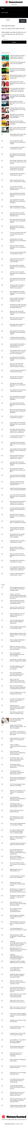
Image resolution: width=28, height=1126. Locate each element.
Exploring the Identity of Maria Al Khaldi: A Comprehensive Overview (17, 897)
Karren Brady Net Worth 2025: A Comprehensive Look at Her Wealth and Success (18, 345)
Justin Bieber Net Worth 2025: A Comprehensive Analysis (17, 561)
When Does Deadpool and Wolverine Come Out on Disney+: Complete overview (18, 982)
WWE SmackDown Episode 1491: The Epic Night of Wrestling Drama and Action (18, 1100)
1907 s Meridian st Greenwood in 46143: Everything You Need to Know (18, 923)
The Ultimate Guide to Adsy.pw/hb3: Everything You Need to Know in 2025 (17, 772)
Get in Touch (4, 12)
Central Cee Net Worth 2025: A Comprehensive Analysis (17, 574)
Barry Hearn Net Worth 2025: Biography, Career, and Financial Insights (17, 267)
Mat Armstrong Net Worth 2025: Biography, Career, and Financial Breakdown (18, 411)
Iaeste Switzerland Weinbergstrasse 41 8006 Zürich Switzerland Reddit (17, 753)
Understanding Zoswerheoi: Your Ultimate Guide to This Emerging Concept (18, 635)
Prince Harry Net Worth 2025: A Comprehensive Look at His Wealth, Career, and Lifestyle (17, 90)
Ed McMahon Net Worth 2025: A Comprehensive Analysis (18, 541)
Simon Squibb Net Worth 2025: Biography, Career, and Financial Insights (17, 293)
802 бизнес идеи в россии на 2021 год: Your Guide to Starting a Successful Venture (18, 648)
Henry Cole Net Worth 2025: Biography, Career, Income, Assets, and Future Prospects (17, 365)
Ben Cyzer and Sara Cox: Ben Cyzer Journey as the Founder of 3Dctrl (18, 864)
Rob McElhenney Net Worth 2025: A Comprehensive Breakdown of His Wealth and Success (18, 306)
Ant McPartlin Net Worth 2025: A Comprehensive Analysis (18, 371)
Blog (2, 8)
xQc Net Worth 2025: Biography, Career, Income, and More (17, 62)
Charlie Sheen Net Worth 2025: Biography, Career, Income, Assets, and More (17, 260)
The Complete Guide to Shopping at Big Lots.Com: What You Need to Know (18, 1015)
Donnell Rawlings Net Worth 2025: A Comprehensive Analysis (18, 521)
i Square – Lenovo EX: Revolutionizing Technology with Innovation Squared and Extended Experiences (18, 596)
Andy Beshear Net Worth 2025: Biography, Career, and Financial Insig (17, 444)
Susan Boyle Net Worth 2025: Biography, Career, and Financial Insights (17, 516)
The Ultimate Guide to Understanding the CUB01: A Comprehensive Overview (17, 805)
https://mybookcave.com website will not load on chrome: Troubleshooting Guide (18, 995)
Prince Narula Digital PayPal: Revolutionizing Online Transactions (17, 720)
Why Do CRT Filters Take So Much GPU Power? (17, 811)
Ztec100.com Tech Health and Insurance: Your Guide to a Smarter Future (17, 700)
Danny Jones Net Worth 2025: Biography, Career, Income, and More (17, 555)
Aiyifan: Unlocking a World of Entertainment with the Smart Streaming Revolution (17, 602)
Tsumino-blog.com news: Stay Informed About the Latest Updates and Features (17, 1094)
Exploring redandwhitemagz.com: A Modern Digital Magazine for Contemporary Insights (17, 957)
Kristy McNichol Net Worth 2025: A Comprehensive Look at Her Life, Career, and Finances (18, 352)
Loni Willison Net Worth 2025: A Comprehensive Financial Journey (18, 338)
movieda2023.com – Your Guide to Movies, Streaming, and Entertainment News (18, 1041)
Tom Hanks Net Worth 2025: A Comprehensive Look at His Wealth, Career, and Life (17, 286)
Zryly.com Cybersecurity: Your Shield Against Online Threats (17, 607)
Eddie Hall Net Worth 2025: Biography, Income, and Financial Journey (18, 240)
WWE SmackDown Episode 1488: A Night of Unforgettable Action (18, 1106)
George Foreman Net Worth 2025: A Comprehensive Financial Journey (18, 234)
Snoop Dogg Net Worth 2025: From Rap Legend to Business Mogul (17, 529)
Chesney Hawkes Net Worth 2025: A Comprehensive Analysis (18, 253)
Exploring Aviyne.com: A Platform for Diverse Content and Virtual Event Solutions (18, 949)
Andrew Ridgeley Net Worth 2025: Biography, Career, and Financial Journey (18, 450)
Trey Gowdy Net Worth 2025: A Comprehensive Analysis (17, 436)
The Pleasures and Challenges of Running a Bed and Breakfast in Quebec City (18, 779)
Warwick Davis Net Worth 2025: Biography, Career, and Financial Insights (17, 70)
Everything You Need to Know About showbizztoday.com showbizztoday (17, 1080)
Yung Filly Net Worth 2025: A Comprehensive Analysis (17, 377)
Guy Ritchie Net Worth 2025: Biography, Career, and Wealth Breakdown (17, 227)
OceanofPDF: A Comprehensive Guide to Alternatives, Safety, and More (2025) (18, 733)
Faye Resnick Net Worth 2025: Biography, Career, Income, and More (17, 404)
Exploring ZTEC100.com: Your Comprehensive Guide (17, 1027)
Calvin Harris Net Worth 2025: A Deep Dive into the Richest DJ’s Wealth (18, 509)
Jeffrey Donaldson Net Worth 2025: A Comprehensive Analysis (18, 180)
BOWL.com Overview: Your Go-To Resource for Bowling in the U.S (18, 1007)
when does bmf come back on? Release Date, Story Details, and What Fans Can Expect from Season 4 (18, 989)
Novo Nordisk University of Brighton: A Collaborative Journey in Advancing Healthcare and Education (18, 852)
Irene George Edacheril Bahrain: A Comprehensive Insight (18, 824)
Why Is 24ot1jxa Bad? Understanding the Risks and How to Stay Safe (17, 654)
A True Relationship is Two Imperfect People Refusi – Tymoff (18, 929)
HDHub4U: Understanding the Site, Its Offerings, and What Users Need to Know (17, 976)
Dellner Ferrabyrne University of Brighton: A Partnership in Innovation (18, 838)
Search (8, 20)
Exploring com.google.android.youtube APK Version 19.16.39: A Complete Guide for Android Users (18, 943)
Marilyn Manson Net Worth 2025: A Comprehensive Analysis (18, 135)
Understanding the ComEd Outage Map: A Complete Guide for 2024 (17, 936)
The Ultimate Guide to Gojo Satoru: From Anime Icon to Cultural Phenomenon (16, 759)
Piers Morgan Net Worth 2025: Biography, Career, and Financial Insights (17, 96)
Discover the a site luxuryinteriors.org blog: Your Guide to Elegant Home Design (17, 681)
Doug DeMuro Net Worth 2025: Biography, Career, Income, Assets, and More (17, 535)
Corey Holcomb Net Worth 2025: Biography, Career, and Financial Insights (18, 496)
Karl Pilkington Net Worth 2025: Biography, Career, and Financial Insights (18, 155)
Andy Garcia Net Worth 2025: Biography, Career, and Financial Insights (17, 463)
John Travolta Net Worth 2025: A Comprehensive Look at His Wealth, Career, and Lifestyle (18, 168)
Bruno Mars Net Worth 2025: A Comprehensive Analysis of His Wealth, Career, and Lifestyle (17, 431)
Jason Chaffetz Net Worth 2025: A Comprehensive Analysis (18, 390)
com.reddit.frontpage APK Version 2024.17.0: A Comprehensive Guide (16, 969)
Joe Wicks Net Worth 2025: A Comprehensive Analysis (17, 416)
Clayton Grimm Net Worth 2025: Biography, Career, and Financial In (18, 476)
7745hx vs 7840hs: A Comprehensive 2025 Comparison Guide (18, 746)
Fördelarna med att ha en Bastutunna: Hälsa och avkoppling (16, 1054)
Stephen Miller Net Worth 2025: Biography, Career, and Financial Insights (18, 424)
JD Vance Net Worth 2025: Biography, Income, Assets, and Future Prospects (17, 188)
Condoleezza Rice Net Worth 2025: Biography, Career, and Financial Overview (17, 483)
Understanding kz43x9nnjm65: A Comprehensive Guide (18, 640)
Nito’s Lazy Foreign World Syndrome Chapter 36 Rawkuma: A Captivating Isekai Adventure (18, 687)
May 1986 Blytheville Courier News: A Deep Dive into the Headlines (17, 818)
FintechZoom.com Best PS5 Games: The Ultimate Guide (16, 712)
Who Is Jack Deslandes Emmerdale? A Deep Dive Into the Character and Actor (17, 858)
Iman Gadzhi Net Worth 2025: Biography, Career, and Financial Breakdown (17, 201)
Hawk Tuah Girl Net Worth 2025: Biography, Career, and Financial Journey (18, 221)
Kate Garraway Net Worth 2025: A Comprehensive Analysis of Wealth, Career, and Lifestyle (18, 503)
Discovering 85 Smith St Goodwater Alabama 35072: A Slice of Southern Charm (17, 674)
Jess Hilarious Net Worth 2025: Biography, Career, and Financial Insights (17, 358)
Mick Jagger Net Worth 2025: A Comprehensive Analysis (17, 325)
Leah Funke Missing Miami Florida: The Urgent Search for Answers (17, 1087)
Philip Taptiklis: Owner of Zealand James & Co (16, 870)
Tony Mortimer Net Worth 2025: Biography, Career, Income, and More (18, 280)
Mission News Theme (9, 1123)
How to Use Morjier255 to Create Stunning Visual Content (18, 693)
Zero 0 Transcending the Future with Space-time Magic (17, 784)
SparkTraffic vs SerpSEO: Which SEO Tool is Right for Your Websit (18, 660)
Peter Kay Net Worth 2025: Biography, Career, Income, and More (17, 103)
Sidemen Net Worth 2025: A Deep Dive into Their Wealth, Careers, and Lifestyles (18, 77)
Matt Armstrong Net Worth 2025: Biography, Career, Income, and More (18, 129)
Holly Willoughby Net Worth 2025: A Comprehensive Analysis (18, 207)
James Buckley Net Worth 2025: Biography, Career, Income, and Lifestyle (17, 195)
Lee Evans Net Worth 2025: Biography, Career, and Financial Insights (17, 142)
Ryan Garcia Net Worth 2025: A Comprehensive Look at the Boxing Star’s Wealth (17, 299)
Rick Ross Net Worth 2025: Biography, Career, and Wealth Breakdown (17, 549)
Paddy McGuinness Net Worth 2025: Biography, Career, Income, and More (18, 109)
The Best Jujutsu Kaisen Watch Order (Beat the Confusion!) (17, 1047)
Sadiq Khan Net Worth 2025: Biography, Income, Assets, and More (17, 83)
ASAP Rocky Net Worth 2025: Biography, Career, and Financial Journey (17, 273)
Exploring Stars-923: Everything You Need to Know (18, 1073)
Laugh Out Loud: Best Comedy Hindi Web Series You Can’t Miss (18, 961)
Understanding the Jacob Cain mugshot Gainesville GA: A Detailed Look (17, 615)
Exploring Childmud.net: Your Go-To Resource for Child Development (17, 667)
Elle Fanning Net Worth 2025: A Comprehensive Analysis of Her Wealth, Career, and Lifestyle (17, 568)
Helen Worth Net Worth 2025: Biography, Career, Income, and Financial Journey (17, 214)
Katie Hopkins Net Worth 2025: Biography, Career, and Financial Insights (17, 332)
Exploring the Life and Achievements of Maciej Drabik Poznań (17, 884)
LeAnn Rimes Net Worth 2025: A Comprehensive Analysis (18, 148)
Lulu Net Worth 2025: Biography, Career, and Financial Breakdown (18, 489)
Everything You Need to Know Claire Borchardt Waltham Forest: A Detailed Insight (17, 831)
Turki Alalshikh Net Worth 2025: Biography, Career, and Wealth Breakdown (18, 398)
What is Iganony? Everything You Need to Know (18, 1060)
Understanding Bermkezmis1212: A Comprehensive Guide (18, 627)
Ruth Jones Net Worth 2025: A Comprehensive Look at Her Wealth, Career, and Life (17, 457)
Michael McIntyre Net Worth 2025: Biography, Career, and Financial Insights (17, 116)
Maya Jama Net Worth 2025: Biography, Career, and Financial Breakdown (17, 122)
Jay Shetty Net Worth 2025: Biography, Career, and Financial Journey (17, 385)
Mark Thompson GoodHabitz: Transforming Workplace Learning (17, 917)
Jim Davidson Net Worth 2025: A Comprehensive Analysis (17, 174)
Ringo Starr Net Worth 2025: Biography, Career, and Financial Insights (17, 313)
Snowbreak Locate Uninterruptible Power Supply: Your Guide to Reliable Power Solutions (17, 707)
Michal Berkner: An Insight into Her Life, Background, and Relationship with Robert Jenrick (18, 890)
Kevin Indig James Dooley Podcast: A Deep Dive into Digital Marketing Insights (18, 903)
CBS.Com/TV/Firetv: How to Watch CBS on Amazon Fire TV (17, 1001)
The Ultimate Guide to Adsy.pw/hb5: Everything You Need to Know (17, 766)
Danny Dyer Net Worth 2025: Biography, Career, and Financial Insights (17, 247)
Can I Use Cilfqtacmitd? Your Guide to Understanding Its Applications (17, 622)
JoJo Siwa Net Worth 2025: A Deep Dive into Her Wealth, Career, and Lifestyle (18, 162)
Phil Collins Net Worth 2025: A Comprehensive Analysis (17, 318)
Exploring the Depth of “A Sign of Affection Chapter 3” (18, 1066)
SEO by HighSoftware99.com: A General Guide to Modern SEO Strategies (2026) (17, 589)
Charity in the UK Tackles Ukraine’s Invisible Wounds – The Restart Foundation (18, 726)
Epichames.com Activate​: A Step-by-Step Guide (18, 1020)
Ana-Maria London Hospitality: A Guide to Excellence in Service (18, 843)
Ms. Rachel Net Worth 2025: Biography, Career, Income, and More (17, 470)
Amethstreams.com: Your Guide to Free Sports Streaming (17, 1034)
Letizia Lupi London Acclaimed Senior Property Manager (17, 876)
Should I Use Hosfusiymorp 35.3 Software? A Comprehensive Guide (17, 792)
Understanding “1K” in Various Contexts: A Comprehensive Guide (17, 740)
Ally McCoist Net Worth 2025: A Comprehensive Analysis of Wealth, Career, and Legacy (18, 57)
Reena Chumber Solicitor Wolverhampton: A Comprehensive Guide (16, 910)
